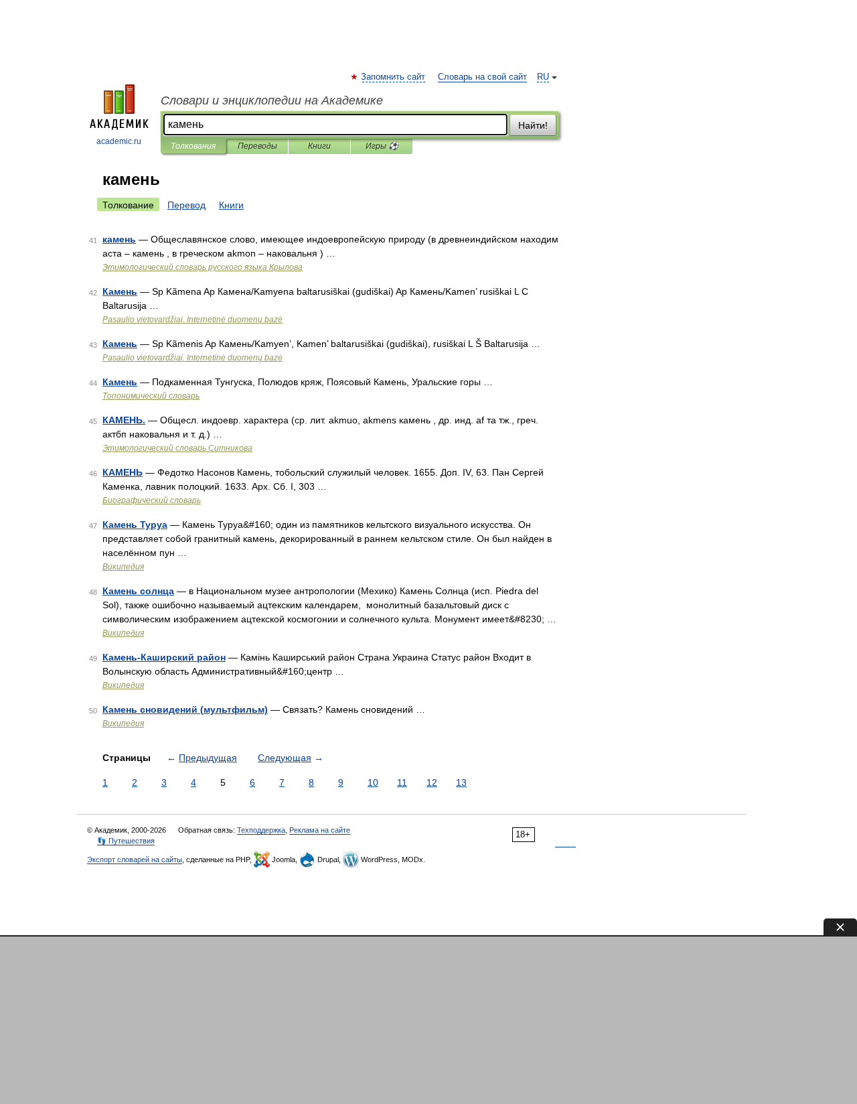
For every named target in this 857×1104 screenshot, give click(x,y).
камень (119, 239)
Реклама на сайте (319, 830)
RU (543, 77)
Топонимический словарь (151, 396)
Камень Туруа (134, 524)
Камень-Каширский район (164, 657)
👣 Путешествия (126, 841)
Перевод (186, 205)
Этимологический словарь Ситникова (177, 448)
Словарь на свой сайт (482, 77)
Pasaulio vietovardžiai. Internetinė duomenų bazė (192, 319)
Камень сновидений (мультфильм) (185, 709)
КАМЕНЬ (122, 472)
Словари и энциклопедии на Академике (272, 100)
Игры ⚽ (382, 146)
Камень (119, 291)
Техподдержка (261, 830)
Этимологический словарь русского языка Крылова (202, 267)
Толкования (193, 146)
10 (373, 782)
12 (431, 782)
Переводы (257, 146)
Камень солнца (138, 590)
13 (461, 782)
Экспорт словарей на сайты (134, 859)
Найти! (533, 125)
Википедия (123, 566)
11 (402, 782)
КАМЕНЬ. (123, 420)
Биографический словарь (151, 500)
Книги (319, 146)
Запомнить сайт (393, 77)
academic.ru (118, 141)
